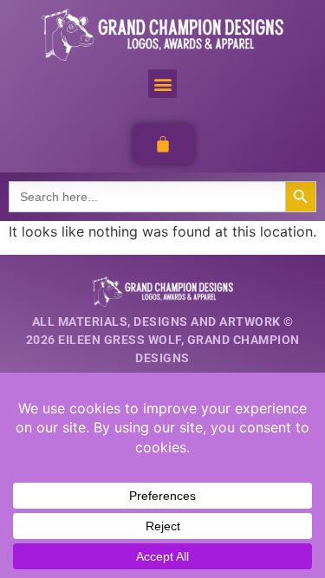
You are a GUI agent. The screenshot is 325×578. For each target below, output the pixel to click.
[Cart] (163, 144)
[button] (162, 83)
